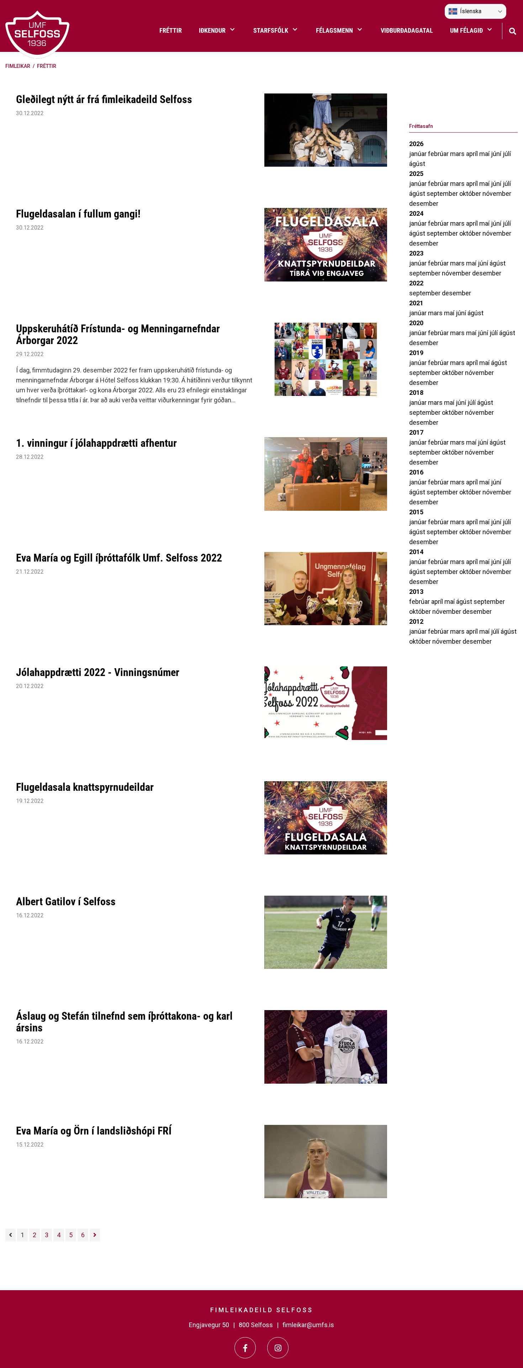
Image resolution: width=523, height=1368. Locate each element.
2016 (416, 472)
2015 (416, 512)
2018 (416, 392)
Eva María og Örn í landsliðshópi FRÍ (93, 1131)
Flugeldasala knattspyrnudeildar (85, 787)
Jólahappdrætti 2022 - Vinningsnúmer (97, 672)
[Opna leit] (512, 30)
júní (497, 153)
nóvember (496, 193)
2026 (416, 143)
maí (485, 153)
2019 (416, 352)
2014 (416, 552)
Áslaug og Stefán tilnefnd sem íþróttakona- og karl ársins (124, 1022)
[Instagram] (278, 1347)
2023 (416, 253)
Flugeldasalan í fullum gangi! (78, 214)
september (443, 193)
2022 (416, 283)
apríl (472, 153)
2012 (416, 621)
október (470, 193)
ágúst (417, 163)
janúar (418, 153)
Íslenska (470, 11)
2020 (416, 323)
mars (458, 153)
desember (423, 203)
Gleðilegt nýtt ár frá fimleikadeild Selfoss (104, 99)
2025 (416, 173)
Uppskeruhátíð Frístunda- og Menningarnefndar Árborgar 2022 (118, 334)
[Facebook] (245, 1347)
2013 (416, 591)
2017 (416, 432)
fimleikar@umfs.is (308, 1325)
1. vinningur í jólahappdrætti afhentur (96, 443)
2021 (416, 303)
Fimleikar (17, 66)
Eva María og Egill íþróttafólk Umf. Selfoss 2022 (119, 558)
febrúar (439, 153)
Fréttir (46, 66)
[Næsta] (95, 1235)
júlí (507, 153)
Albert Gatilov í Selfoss (66, 901)
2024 (416, 213)
